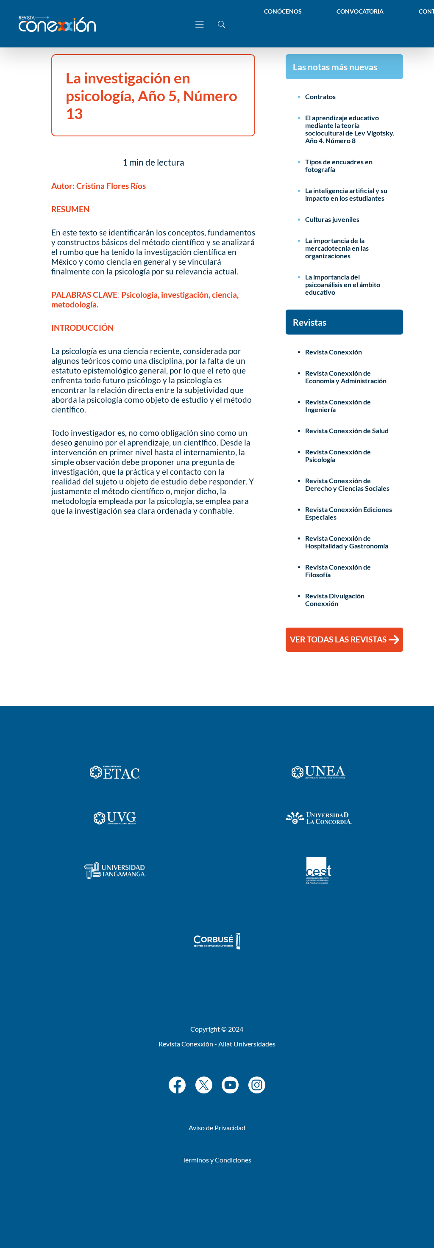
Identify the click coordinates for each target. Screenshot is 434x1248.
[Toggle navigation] (200, 24)
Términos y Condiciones (216, 1160)
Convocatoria (360, 11)
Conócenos (283, 11)
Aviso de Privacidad (217, 1127)
